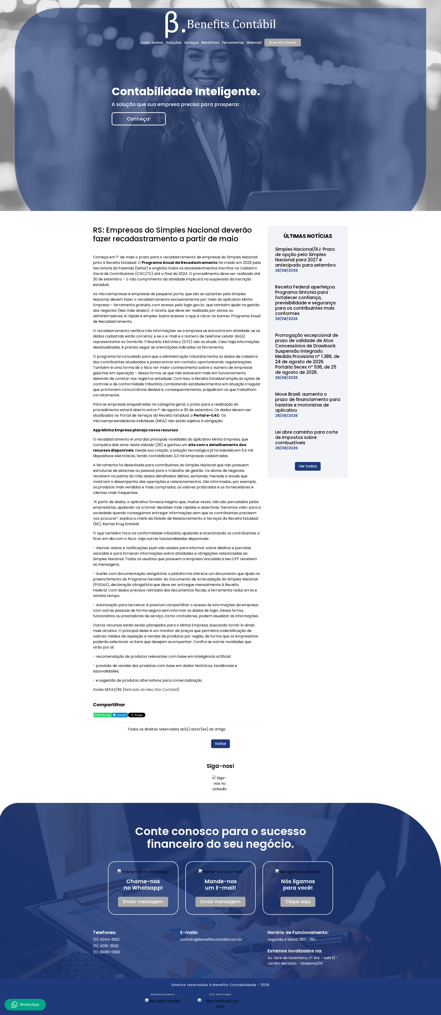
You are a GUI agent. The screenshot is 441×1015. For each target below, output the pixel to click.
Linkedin (121, 715)
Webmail (254, 42)
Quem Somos (151, 42)
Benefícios (210, 42)
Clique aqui (298, 902)
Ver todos (308, 466)
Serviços (191, 42)
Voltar (220, 743)
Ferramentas (233, 42)
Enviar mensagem (143, 902)
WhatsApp (104, 715)
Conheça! (139, 118)
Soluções (173, 42)
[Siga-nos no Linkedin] (219, 785)
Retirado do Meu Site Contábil (151, 689)
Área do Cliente (282, 42)
